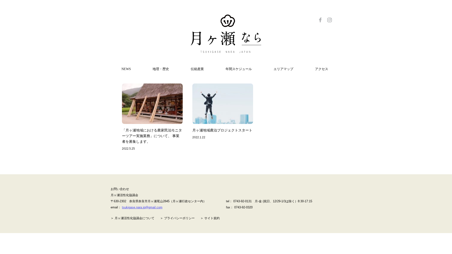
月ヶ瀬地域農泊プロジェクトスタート (222, 130)
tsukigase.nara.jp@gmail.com (142, 207)
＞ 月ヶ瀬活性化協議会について (132, 218)
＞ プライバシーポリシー (177, 218)
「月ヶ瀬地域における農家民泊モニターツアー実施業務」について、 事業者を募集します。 (152, 135)
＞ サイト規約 (210, 218)
